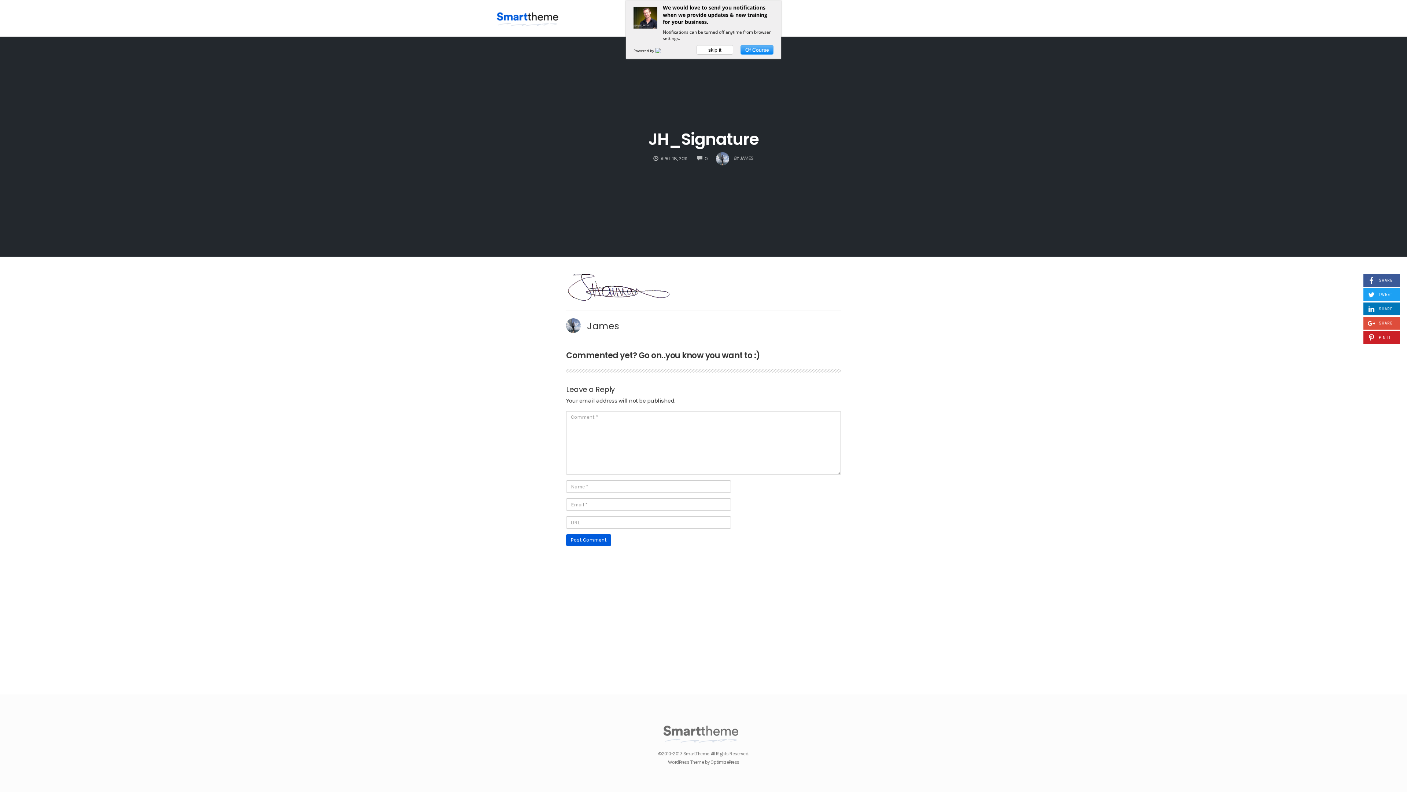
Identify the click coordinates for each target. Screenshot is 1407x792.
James (603, 326)
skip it (714, 50)
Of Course (757, 50)
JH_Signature (703, 139)
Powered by (644, 50)
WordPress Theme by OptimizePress (703, 762)
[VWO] (662, 50)
